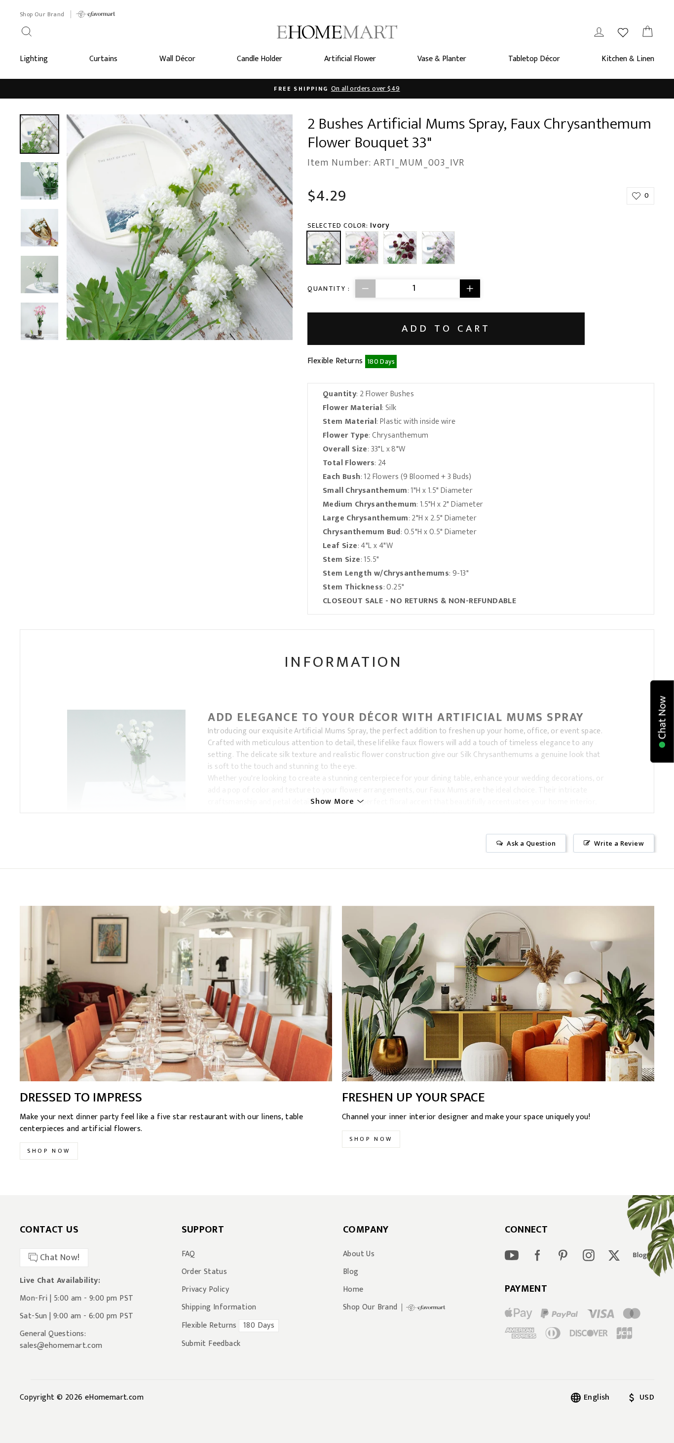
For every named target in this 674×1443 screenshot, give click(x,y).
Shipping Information (219, 1307)
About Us (358, 1254)
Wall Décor (177, 59)
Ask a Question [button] (531, 843)
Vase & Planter (441, 59)
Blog (351, 1272)
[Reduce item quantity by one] (365, 288)
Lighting (34, 59)
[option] (180, 227)
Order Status (204, 1272)
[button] (662, 722)
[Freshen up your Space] (498, 993)
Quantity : (328, 288)
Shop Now (49, 1151)
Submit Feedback (211, 1344)
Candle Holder (259, 59)
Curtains (103, 59)
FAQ (188, 1254)
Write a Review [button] (619, 843)
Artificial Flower (350, 59)
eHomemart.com (114, 1397)
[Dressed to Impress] (176, 993)
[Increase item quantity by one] (469, 288)
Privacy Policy (205, 1290)
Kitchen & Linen (627, 59)
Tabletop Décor (534, 59)
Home (353, 1290)
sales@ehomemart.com (61, 1345)
